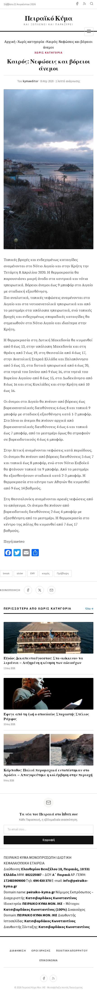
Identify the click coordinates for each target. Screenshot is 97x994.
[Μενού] (88, 31)
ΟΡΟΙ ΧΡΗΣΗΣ (41, 951)
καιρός (46, 573)
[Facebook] (77, 4)
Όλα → (89, 609)
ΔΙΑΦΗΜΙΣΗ (17, 951)
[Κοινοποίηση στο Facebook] (28, 590)
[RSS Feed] (84, 4)
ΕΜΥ (32, 573)
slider (20, 573)
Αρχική (10, 41)
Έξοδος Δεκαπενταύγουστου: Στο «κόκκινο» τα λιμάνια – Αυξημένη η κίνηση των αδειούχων (43, 660)
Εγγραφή (49, 840)
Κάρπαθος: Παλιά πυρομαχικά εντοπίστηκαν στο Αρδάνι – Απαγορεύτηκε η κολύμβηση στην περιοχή (48, 772)
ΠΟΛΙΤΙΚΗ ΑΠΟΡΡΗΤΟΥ (72, 951)
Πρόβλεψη (63, 573)
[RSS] (53, 978)
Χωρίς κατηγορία (31, 41)
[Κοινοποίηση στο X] (40, 590)
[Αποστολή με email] (51, 590)
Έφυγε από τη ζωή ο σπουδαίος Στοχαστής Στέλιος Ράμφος (46, 716)
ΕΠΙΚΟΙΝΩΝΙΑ (48, 960)
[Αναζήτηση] (91, 4)
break (6, 573)
